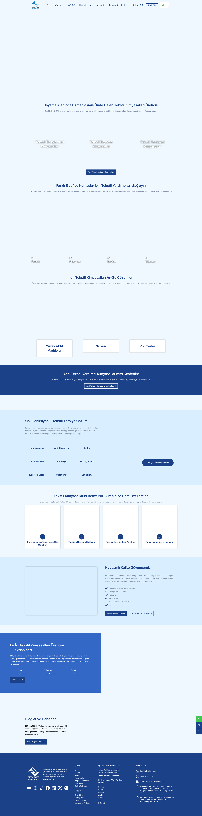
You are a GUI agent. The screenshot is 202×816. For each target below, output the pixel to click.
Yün (99, 800)
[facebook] (48, 788)
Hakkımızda (79, 778)
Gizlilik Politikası (81, 786)
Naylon (101, 792)
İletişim (134, 5)
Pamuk (101, 787)
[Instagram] (35, 788)
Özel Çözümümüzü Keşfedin (158, 463)
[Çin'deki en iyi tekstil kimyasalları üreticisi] (34, 774)
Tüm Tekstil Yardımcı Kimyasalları (101, 172)
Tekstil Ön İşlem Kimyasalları (109, 770)
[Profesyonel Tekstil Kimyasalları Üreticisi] (35, 5)
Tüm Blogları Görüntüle (36, 742)
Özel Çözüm (79, 795)
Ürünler (57, 5)
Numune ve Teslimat (82, 803)
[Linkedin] (54, 788)
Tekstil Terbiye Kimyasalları (108, 775)
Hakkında (100, 5)
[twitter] (60, 788)
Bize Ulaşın (79, 783)
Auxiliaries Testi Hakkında (141, 613)
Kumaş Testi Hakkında (116, 613)
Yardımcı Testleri (81, 800)
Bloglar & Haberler (118, 5)
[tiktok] (42, 788)
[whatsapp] (199, 719)
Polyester (101, 790)
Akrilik (100, 795)
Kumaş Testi (79, 798)
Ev (48, 5)
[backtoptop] (199, 731)
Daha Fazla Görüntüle (54, 319)
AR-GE (71, 5)
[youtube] (29, 788)
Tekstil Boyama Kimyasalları (108, 773)
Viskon (101, 798)
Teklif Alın (152, 5)
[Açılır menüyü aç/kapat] (63, 5)
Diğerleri (101, 803)
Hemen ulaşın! (17, 680)
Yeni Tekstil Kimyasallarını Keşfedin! (101, 386)
